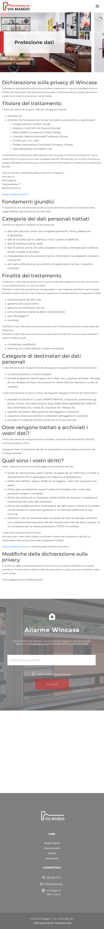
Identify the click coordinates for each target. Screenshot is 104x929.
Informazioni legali (43, 923)
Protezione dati (63, 923)
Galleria (52, 853)
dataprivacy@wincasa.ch (15, 194)
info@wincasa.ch (54, 884)
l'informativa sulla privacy (58, 674)
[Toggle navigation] (97, 6)
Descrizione (52, 858)
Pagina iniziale (52, 843)
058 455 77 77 (53, 877)
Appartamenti (52, 848)
